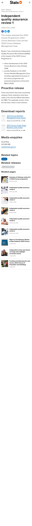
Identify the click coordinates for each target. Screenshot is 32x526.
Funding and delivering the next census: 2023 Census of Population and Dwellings (19, 263)
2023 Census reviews (8, 167)
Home (3, 9)
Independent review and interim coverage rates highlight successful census (19, 251)
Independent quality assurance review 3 (19, 199)
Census (4, 159)
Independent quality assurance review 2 (19, 188)
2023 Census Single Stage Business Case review (16, 126)
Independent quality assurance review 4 (19, 209)
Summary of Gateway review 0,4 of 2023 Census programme (19, 178)
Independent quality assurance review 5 (19, 220)
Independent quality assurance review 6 (19, 230)
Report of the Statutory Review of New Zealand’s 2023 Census (19, 240)
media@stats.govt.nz (8, 147)
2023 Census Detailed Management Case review (16, 117)
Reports (8, 9)
